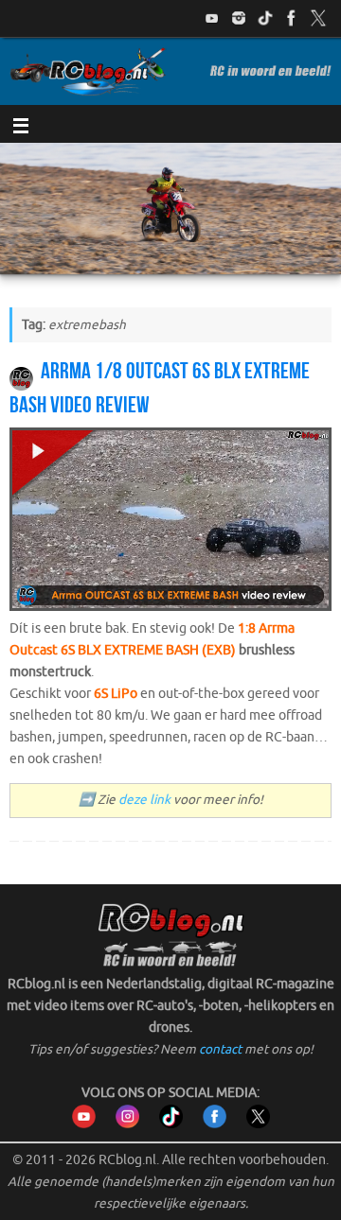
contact (220, 1049)
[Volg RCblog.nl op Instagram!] (127, 1124)
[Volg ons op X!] (318, 18)
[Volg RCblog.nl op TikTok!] (171, 1124)
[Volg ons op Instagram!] (238, 18)
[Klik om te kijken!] (170, 523)
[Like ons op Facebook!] (291, 18)
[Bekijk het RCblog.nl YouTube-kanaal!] (84, 1124)
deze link (144, 800)
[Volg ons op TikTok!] (265, 18)
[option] (170, 209)
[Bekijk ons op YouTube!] (212, 18)
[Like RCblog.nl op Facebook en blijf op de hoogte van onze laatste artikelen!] (214, 1124)
